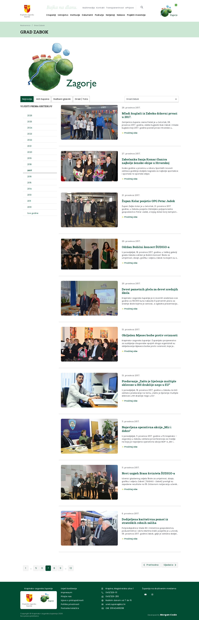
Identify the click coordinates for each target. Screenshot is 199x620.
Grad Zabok (39, 25)
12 (71, 568)
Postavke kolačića (70, 608)
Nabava (121, 15)
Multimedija (89, 7)
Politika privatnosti (70, 604)
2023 (29, 133)
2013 (29, 195)
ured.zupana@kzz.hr (116, 604)
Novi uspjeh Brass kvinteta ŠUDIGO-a (148, 473)
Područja (99, 15)
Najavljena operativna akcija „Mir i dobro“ (146, 429)
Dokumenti (87, 15)
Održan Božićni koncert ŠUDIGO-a (145, 247)
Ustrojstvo (63, 15)
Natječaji (110, 15)
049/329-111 (111, 592)
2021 (29, 146)
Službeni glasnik (62, 99)
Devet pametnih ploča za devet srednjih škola (150, 291)
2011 (29, 201)
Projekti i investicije (136, 15)
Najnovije (27, 99)
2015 (29, 182)
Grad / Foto (81, 99)
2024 (29, 127)
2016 (29, 176)
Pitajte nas (66, 596)
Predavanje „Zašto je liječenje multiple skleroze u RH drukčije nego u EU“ (149, 383)
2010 (29, 207)
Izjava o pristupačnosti (72, 600)
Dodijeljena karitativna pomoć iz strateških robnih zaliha (145, 521)
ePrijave (129, 7)
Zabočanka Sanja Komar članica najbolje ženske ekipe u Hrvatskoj (145, 161)
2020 (29, 152)
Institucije (75, 15)
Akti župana (42, 99)
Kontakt (100, 7)
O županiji (51, 15)
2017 (29, 170)
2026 (29, 115)
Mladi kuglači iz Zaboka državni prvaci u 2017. (149, 115)
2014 (29, 188)
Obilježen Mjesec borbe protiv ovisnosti (150, 335)
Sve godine (32, 213)
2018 (29, 164)
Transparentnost (115, 7)
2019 (29, 158)
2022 (29, 140)
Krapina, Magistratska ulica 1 (120, 588)
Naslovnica (25, 25)
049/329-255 (112, 596)
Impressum (66, 592)
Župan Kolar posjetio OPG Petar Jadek (148, 201)
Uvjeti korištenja (69, 588)
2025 (29, 121)
